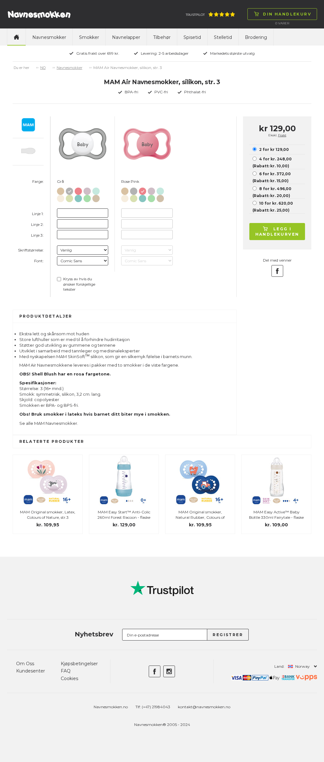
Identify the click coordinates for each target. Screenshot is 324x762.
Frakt (282, 135)
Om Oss (25, 663)
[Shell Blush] (60, 197)
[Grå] (69, 190)
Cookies (69, 678)
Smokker (89, 37)
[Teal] (78, 197)
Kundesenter (30, 671)
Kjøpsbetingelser (79, 663)
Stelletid (223, 37)
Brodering (256, 37)
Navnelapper (126, 37)
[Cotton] (60, 190)
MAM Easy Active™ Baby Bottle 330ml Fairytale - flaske (276, 515)
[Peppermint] (87, 197)
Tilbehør (162, 37)
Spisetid (192, 37)
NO (43, 67)
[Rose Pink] (78, 190)
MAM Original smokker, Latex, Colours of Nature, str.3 (47, 515)
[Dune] (96, 197)
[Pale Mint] (96, 190)
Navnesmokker (49, 37)
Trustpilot (195, 15)
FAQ (66, 671)
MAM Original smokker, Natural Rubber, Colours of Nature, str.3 (200, 517)
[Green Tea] (69, 197)
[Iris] (87, 190)
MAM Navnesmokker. (56, 423)
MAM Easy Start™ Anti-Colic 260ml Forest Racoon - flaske (123, 515)
